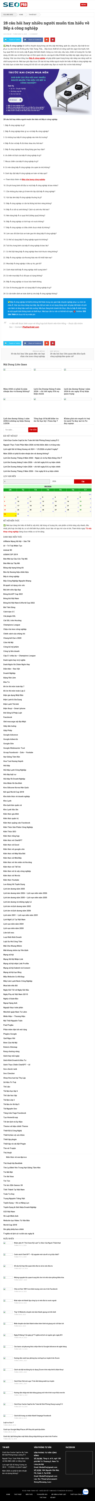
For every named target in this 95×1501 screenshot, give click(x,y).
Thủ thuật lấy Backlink (12, 1163)
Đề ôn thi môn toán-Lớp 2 (14, 691)
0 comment (34, 34)
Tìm (82, 482)
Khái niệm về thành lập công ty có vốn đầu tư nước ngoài (35, 1300)
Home (21, 14)
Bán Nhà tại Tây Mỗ (11, 563)
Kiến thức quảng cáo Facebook (16, 823)
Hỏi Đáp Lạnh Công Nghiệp (14, 770)
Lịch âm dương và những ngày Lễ (17, 902)
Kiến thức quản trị (11, 818)
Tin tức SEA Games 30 (13, 1185)
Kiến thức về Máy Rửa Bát (14, 853)
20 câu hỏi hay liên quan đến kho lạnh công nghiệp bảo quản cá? (67, 354)
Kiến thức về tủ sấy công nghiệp (17, 871)
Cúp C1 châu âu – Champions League (19, 656)
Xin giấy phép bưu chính (13, 1229)
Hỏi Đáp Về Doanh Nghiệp (14, 779)
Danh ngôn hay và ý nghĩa (14, 660)
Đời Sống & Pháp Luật (12, 713)
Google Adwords (10, 739)
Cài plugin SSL (9, 616)
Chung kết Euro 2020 (12, 638)
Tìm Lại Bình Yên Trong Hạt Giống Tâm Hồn (21, 1168)
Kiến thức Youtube (11, 880)
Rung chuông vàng (11, 1051)
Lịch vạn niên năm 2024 (13, 924)
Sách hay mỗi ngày (11, 1056)
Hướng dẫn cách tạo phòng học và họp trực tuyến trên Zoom (37, 1358)
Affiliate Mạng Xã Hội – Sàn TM (16, 541)
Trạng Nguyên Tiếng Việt (14, 1198)
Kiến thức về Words (11, 875)
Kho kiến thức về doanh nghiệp (16, 796)
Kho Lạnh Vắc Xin (10, 809)
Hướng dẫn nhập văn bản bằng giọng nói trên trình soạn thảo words (39, 1393)
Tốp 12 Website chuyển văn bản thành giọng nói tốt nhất (35, 1312)
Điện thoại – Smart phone (14, 708)
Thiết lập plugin (10, 1139)
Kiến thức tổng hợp (11, 836)
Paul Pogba (8, 1025)
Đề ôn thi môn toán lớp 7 (13, 686)
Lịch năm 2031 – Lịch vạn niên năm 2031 (20, 915)
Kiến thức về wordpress (16, 1157)
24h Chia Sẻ (7, 34)
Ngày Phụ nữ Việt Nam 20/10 (15, 994)
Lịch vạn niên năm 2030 (13, 928)
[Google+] (46, 40)
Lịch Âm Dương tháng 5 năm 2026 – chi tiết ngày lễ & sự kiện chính (47, 391)
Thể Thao (43, 1497)
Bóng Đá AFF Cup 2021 (13, 594)
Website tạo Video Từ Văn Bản (16, 1220)
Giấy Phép (7, 730)
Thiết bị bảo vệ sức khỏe (14, 1135)
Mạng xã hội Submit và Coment (16, 968)
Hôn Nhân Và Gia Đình (12, 783)
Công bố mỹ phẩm (11, 647)
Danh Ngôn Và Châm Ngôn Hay (16, 664)
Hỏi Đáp (6, 765)
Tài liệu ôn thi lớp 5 (11, 1104)
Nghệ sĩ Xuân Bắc (10, 999)
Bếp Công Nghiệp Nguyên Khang (17, 581)
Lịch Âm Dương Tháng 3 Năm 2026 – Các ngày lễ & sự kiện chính (31, 471)
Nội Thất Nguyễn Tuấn (12, 1021)
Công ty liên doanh (11, 651)
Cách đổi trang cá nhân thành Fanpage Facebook (32, 1416)
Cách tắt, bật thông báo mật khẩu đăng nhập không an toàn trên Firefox (30, 1436)
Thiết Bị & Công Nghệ (12, 1131)
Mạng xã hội (8, 955)
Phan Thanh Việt (32, 1491)
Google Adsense (10, 735)
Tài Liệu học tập (10, 1095)
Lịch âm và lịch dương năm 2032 (17, 906)
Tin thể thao (8, 1176)
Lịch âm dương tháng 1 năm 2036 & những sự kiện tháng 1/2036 (16, 421)
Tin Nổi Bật (32, 14)
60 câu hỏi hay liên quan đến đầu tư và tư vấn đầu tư (33, 1266)
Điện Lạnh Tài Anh (11, 704)
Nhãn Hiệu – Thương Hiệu (14, 1016)
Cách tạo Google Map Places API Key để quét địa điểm (24, 1429)
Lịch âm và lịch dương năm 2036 (17, 911)
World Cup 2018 (10, 1225)
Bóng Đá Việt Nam (11, 598)
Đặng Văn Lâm (9, 678)
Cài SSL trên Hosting (12, 620)
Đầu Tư (6, 682)
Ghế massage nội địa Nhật (14, 721)
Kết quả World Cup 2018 (13, 792)
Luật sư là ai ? (8, 1422)
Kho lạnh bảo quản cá (12, 805)
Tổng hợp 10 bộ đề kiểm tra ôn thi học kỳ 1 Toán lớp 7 (46, 419)
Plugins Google (10, 1034)
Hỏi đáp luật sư (9, 774)
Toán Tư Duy (8, 1194)
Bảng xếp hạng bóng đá (13, 568)
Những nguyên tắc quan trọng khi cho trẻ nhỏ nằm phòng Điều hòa (39, 1277)
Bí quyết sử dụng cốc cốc (14, 585)
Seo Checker (9, 1073)
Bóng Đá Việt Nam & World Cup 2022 (19, 603)
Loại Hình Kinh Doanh (12, 937)
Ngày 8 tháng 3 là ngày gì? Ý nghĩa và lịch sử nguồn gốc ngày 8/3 (38, 1335)
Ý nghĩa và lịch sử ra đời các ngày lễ (18, 1234)
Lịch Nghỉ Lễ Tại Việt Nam (14, 919)
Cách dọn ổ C (9, 612)
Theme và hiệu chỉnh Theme (15, 1126)
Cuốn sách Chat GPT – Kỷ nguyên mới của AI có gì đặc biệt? (36, 1254)
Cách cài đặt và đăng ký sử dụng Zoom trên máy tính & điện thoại (38, 1370)
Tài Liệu (6, 1087)
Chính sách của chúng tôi (14, 634)
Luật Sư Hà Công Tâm (12, 941)
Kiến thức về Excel (11, 845)
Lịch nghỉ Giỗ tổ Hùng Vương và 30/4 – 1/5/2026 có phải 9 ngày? (30, 449)
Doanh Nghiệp (9, 673)
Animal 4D (7, 550)
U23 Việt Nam (9, 1212)
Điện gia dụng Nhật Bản (13, 695)
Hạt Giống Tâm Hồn (11, 757)
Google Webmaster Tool (14, 748)
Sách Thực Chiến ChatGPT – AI (16, 1065)
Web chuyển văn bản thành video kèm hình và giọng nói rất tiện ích (39, 1323)
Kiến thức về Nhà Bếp (12, 858)
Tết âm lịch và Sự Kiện (12, 1122)
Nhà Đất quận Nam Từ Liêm (15, 1012)
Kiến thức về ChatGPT (12, 840)
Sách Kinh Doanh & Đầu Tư (14, 1060)
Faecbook (7, 717)
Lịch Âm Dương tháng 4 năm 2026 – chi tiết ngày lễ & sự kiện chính (31, 467)
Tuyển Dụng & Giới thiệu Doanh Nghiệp (19, 1207)
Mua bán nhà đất (10, 985)
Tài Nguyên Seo (10, 1109)
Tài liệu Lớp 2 (9, 1100)
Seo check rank (10, 1069)
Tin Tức (6, 1181)
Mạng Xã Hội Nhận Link (13, 959)
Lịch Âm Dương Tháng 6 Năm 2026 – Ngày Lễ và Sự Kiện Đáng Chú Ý (32, 458)
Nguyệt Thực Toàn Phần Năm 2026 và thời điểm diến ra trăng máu (31, 445)
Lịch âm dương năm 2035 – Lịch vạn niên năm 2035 (25, 897)
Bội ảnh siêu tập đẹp (12, 590)
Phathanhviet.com (30, 327)
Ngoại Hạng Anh (10, 1003)
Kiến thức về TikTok (12, 867)
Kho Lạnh (7, 801)
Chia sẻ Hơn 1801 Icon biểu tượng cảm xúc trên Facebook (35, 1289)
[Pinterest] (52, 40)
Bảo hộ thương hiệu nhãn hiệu (16, 572)
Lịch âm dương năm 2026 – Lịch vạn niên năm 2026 (25, 893)
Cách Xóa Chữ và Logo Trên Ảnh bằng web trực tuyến (34, 1381)
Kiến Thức (29, 1494)
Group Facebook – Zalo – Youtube (18, 752)
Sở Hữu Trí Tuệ (9, 1082)
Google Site (8, 743)
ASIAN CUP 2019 (10, 554)
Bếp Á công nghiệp (37, 58)
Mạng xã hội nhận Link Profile (16, 963)
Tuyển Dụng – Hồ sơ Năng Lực (16, 1203)
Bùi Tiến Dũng (9, 607)
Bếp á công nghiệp (11, 576)
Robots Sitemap (10, 1047)
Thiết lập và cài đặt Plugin (14, 1144)
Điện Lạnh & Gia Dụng (12, 700)
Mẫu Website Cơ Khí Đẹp (13, 977)
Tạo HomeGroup (10, 1117)
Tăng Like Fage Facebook (14, 1113)
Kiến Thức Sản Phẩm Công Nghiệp (18, 827)
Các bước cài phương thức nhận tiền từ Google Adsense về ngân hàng (40, 1346)
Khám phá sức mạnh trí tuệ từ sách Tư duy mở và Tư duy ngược (77, 421)
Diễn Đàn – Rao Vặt (11, 669)
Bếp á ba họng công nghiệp (33, 179)
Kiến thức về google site (14, 849)
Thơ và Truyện (9, 1148)
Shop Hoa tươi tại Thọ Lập (14, 1078)
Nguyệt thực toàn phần (13, 1007)
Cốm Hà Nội (8, 642)
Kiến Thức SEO (9, 831)
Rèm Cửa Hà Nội (10, 1043)
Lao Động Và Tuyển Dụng (14, 884)
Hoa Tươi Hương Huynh (13, 761)
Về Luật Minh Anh (10, 1216)
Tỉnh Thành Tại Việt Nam (14, 1190)
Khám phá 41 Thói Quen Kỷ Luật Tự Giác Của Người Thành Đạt (37, 1243)
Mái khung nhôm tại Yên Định (15, 950)
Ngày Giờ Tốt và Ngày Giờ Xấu (16, 990)
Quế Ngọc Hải (9, 1038)
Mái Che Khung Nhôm (12, 946)
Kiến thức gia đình (11, 814)
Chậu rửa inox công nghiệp (14, 629)
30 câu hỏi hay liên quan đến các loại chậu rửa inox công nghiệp (28, 354)
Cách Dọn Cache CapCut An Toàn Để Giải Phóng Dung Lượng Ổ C (31, 440)
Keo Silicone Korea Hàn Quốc (16, 787)
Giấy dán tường (9, 726)
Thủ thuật (7, 1153)
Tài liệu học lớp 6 (10, 1091)
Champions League (11, 625)
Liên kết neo (8, 933)
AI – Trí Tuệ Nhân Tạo (12, 546)
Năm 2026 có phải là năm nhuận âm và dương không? (16, 390)
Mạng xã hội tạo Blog (12, 972)
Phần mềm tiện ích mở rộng (15, 1029)
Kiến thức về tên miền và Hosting (17, 862)
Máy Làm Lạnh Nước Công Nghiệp (17, 981)
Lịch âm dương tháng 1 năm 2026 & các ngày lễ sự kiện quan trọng (77, 391)
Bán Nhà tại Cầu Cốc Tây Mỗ (15, 559)
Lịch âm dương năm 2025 (14, 889)
